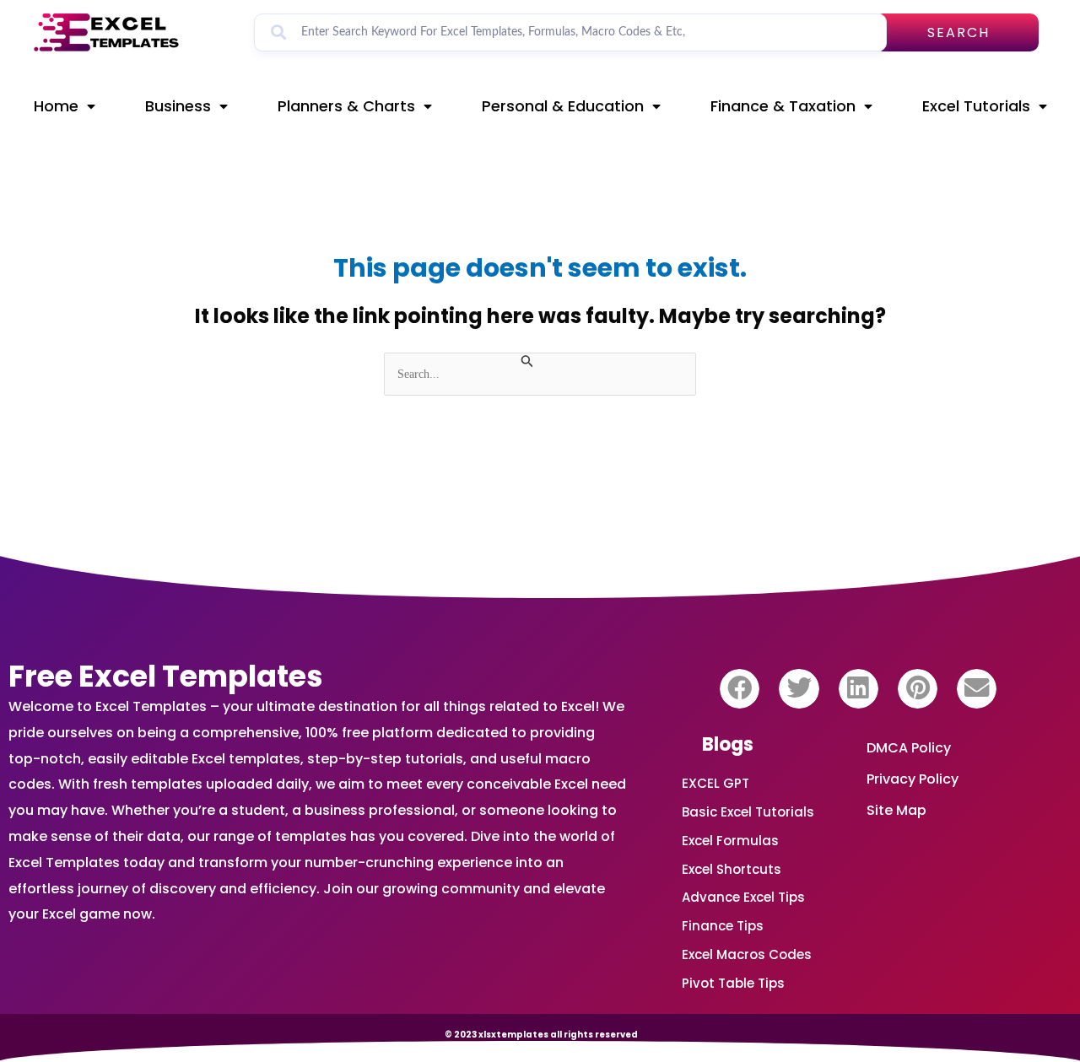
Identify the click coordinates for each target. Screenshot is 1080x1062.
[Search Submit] (527, 362)
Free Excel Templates (165, 676)
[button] (739, 689)
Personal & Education (563, 105)
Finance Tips (723, 926)
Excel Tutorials (976, 105)
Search (958, 32)
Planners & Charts (346, 105)
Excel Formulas (730, 840)
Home (56, 105)
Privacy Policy (912, 779)
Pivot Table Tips (733, 983)
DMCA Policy (909, 747)
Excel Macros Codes (747, 954)
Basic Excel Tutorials (748, 812)
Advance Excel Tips (743, 897)
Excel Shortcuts (731, 869)
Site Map (896, 810)
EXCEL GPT (715, 783)
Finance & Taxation (783, 105)
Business (178, 105)
